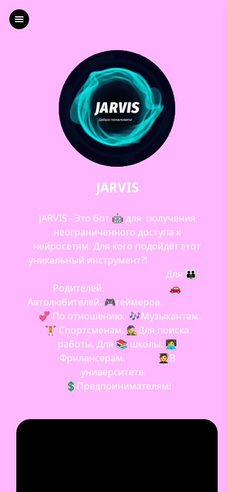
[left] (19, 19)
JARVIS (117, 188)
